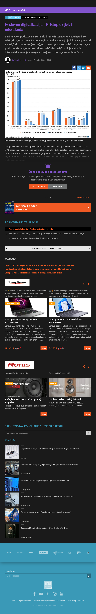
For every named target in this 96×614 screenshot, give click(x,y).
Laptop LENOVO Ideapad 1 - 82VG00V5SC (64, 321)
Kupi (44, 348)
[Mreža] (30, 552)
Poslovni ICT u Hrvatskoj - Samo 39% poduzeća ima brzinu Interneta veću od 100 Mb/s (46, 234)
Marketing (72, 600)
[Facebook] (74, 68)
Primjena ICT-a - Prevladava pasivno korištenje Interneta (33, 238)
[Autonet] (43, 552)
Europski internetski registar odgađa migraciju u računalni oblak (33, 272)
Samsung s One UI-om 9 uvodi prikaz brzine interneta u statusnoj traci (47, 496)
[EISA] (48, 585)
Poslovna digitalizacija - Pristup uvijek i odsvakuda (31, 229)
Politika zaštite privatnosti (44, 600)
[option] (26, 319)
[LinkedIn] (83, 68)
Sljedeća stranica (82, 197)
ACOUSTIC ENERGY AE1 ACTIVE (65, 399)
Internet (18, 17)
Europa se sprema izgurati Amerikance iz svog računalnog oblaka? (46, 512)
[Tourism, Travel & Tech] (79, 552)
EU (6, 17)
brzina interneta (36, 17)
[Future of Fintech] (88, 552)
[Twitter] (79, 68)
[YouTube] (41, 594)
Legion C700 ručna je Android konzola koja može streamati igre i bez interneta (39, 265)
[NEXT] (88, 284)
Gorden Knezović (18, 60)
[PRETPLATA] (89, 576)
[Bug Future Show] (58, 552)
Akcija (87, 414)
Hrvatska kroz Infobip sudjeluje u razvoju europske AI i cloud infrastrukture (38, 269)
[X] (48, 594)
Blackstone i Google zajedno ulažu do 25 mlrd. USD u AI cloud (44, 527)
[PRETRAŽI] (88, 433)
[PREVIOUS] (83, 284)
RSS (14, 600)
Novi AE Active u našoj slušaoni (21, 399)
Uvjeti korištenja (24, 600)
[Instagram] (55, 594)
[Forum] (9, 552)
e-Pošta (11, 17)
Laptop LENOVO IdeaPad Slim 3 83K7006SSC (21, 321)
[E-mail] (88, 68)
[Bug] (19, 553)
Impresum (61, 600)
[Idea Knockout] (70, 552)
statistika (25, 17)
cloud (45, 17)
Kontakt (81, 600)
